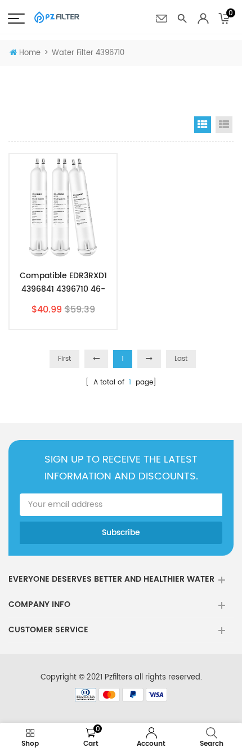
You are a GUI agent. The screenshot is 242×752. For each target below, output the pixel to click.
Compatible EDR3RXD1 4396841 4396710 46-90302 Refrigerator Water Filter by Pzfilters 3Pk (63, 282)
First (64, 359)
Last (180, 359)
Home (30, 53)
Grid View (202, 124)
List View (224, 124)
